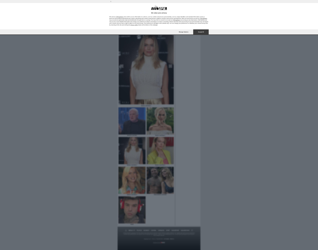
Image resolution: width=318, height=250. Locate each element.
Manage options (183, 32)
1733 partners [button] (119, 16)
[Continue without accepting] (110, 1)
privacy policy (134, 25)
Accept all (201, 32)
